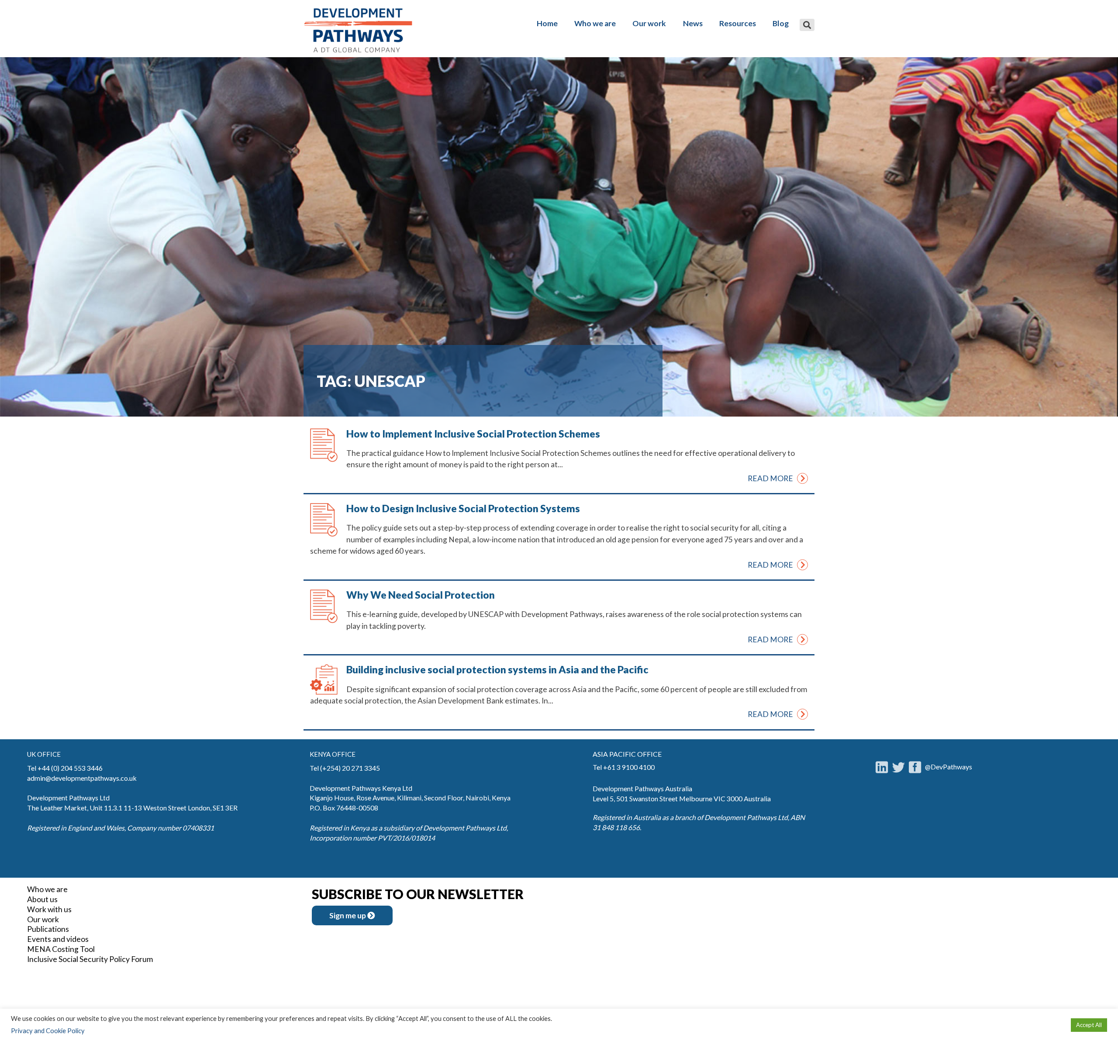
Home (547, 23)
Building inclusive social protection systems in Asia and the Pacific (497, 669)
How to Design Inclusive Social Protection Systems (463, 508)
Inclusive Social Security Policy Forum (90, 959)
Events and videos (58, 939)
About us (42, 899)
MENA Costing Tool (61, 949)
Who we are (595, 23)
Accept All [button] (1089, 1024)
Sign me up (348, 915)
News (693, 23)
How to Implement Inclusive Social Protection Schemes (473, 433)
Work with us (49, 909)
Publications (48, 929)
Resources (737, 23)
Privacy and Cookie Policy (48, 1030)
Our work (649, 23)
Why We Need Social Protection (420, 595)
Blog (781, 23)
